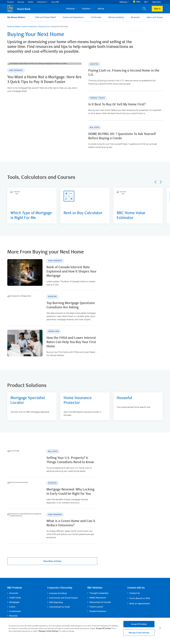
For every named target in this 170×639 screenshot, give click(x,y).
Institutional (41, 2)
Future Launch (96, 606)
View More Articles (52, 561)
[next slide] (161, 182)
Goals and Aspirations (73, 17)
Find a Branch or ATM (139, 598)
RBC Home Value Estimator (131, 215)
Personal (10, 2)
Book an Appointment (139, 603)
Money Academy (116, 17)
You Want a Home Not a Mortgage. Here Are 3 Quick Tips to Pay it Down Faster (44, 79)
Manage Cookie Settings (139, 633)
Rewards (13, 615)
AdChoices (123, 2)
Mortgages (14, 602)
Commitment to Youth (59, 607)
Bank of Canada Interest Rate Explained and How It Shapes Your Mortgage (71, 271)
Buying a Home (44, 26)
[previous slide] (155, 182)
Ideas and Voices (155, 17)
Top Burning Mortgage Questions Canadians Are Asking (70, 305)
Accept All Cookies (139, 624)
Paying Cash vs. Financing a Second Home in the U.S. (124, 73)
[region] (85, 628)
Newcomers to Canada (100, 602)
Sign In (157, 8)
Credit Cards (15, 597)
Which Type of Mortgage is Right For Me (31, 215)
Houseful (124, 398)
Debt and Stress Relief (45, 17)
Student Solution (97, 611)
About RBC (55, 2)
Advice (101, 8)
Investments (15, 611)
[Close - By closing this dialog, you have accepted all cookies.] (160, 628)
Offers (138, 2)
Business (21, 2)
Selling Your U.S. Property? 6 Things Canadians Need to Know (70, 460)
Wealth (30, 2)
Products (70, 8)
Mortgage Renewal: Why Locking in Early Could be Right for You (70, 492)
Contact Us (134, 593)
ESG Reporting (56, 602)
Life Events (96, 17)
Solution (86, 8)
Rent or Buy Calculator (83, 213)
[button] (145, 8)
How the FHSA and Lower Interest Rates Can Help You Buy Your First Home (71, 342)
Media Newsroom (98, 597)
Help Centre (156, 2)
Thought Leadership (99, 593)
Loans (12, 606)
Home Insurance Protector (78, 400)
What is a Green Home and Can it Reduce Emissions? (70, 523)
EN (145, 2)
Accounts (13, 593)
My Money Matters (16, 17)
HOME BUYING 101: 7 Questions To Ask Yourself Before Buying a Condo (122, 136)
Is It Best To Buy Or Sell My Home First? (117, 104)
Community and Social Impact (63, 597)
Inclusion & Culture (58, 593)
